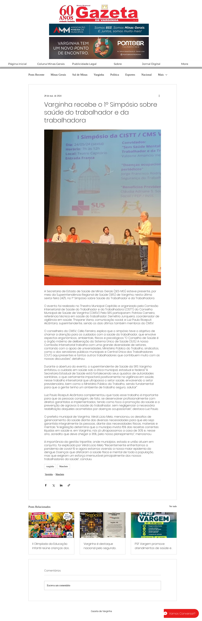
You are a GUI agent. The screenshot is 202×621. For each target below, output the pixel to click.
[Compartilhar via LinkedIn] (61, 485)
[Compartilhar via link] (68, 485)
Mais (161, 74)
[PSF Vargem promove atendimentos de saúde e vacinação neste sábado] (154, 525)
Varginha (99, 74)
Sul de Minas (79, 74)
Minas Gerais (58, 74)
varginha (50, 466)
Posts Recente (36, 74)
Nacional (146, 74)
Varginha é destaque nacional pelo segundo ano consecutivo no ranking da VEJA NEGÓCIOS (101, 546)
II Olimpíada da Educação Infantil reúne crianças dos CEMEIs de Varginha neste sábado (50, 546)
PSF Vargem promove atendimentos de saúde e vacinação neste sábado (153, 546)
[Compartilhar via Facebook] (45, 485)
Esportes (130, 74)
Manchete (63, 466)
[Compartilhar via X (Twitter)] (53, 485)
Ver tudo (173, 506)
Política (114, 74)
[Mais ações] (159, 96)
